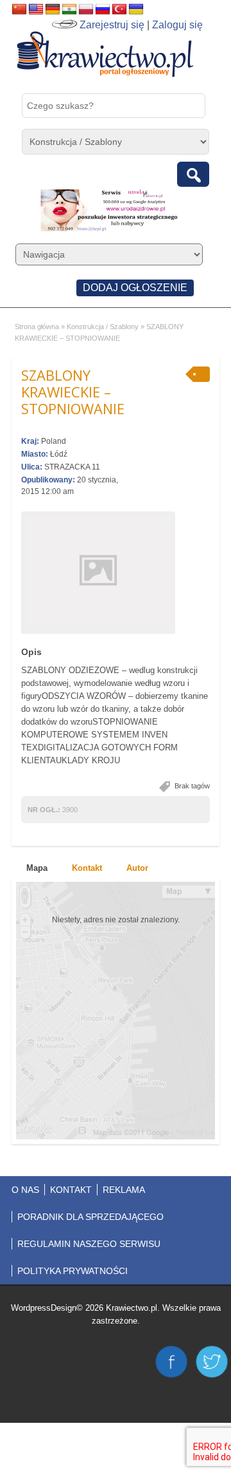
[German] (52, 9)
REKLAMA (124, 1190)
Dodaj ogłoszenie (135, 287)
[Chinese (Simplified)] (19, 9)
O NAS (25, 1190)
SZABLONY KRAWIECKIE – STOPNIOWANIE (72, 392)
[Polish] (86, 9)
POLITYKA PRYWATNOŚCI (72, 1271)
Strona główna (37, 326)
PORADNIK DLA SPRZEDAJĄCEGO (90, 1217)
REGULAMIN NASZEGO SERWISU (88, 1244)
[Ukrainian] (136, 9)
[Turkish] (119, 9)
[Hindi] (69, 9)
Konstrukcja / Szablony (103, 326)
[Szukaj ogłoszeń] (193, 174)
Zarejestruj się (112, 24)
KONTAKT (71, 1190)
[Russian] (102, 9)
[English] (36, 9)
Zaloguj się (177, 24)
